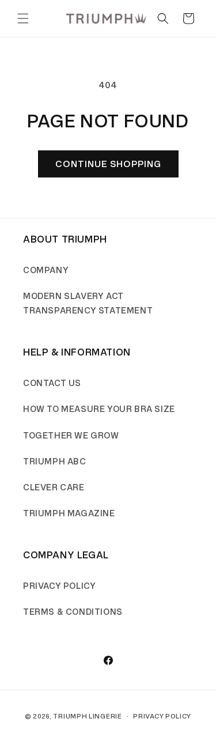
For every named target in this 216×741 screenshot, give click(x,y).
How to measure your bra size (99, 409)
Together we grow (71, 436)
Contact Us (52, 383)
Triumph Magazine (69, 513)
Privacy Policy (59, 586)
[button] (23, 18)
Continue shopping (108, 164)
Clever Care (54, 487)
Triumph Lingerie (87, 716)
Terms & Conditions (73, 612)
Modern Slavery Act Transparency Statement (88, 303)
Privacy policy (162, 716)
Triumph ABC (54, 462)
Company (46, 270)
